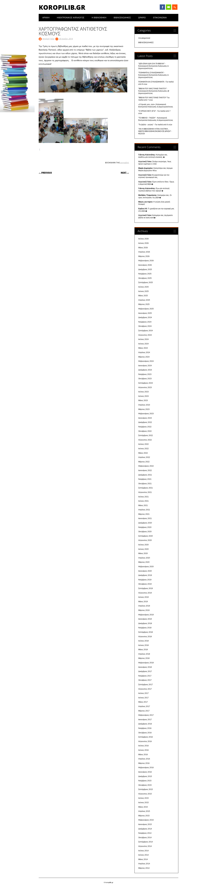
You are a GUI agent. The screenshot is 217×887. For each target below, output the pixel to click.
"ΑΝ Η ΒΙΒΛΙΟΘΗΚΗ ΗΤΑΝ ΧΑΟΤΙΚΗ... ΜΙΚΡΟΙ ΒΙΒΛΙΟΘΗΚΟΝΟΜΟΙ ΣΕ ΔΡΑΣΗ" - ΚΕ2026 (155, 131)
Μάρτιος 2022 (144, 462)
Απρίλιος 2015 (144, 811)
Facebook (162, 7)
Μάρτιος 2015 (144, 816)
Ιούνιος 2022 (143, 449)
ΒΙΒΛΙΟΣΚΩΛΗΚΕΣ (122, 17)
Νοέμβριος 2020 (144, 527)
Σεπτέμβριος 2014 (145, 842)
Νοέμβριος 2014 (144, 833)
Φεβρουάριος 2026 (146, 261)
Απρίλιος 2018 (144, 654)
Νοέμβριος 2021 (144, 479)
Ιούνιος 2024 (143, 344)
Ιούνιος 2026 (143, 243)
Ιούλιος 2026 (143, 239)
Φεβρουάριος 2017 (146, 715)
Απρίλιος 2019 (144, 606)
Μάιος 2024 (143, 348)
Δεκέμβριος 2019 (145, 575)
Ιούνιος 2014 (143, 855)
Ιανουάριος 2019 (145, 619)
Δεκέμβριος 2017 (145, 671)
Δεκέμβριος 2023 (145, 370)
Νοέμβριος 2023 (144, 374)
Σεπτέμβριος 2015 (145, 789)
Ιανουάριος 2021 (145, 518)
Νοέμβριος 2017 (144, 676)
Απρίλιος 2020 (144, 558)
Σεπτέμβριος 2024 (145, 331)
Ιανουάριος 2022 (145, 470)
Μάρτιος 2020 (144, 562)
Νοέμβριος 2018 (144, 628)
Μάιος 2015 (143, 807)
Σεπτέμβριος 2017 (145, 685)
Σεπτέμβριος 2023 (145, 383)
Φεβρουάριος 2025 (146, 309)
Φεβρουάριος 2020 (146, 567)
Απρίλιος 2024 (144, 352)
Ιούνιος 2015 (143, 803)
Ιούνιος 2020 (143, 549)
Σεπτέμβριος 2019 (145, 588)
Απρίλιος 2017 (144, 706)
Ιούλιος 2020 (143, 545)
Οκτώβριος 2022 (145, 431)
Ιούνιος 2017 (143, 698)
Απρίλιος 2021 (144, 510)
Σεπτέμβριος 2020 (145, 536)
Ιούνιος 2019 (143, 597)
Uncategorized (144, 38)
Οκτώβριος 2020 (145, 532)
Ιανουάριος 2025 (145, 313)
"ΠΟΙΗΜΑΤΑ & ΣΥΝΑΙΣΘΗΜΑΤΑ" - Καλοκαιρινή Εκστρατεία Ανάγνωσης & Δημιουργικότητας (153, 75)
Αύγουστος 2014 (145, 846)
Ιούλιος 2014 (143, 851)
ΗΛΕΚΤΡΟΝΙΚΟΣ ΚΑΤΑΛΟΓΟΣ (70, 17)
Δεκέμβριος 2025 (145, 269)
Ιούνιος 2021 (143, 501)
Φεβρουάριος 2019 (146, 615)
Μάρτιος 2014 (144, 868)
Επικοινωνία (160, 17)
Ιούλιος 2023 (143, 392)
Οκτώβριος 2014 (145, 837)
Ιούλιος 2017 (143, 693)
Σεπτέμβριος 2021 (145, 488)
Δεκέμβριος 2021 (145, 475)
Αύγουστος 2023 (145, 387)
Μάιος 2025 (143, 296)
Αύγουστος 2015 (145, 794)
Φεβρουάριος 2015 (146, 820)
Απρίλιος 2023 (144, 405)
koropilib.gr (62, 7)
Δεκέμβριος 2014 (145, 829)
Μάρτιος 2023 (144, 409)
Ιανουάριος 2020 (145, 571)
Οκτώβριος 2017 (145, 680)
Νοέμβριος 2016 (144, 728)
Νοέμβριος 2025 (144, 274)
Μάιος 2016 (143, 755)
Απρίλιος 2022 (144, 457)
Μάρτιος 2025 (144, 304)
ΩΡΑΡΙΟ (142, 17)
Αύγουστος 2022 (145, 440)
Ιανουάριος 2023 (145, 418)
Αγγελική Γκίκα (48, 38)
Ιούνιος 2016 (143, 750)
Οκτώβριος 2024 (145, 326)
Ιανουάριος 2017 (145, 720)
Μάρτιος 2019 (144, 610)
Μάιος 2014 (143, 859)
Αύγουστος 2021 (145, 492)
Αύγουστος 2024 (145, 335)
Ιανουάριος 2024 (145, 366)
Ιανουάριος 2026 (145, 265)
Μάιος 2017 (143, 702)
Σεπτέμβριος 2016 (145, 737)
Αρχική (45, 17)
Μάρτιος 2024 (144, 357)
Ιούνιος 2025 (143, 291)
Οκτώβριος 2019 (145, 584)
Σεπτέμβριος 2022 (145, 435)
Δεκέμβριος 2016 (145, 724)
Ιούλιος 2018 (143, 641)
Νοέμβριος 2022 (144, 427)
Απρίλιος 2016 (144, 759)
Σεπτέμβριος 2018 (145, 632)
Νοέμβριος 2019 (144, 580)
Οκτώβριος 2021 (145, 484)
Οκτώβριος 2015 (145, 785)
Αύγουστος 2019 (145, 593)
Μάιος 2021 (143, 505)
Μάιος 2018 (143, 650)
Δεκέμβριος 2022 (145, 422)
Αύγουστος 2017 (145, 689)
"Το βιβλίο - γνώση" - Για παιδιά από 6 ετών (155, 125)
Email (168, 7)
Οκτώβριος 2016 (145, 733)
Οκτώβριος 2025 (145, 278)
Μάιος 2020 (143, 553)
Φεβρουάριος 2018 (146, 663)
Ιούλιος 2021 (143, 497)
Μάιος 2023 (143, 400)
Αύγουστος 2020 (145, 540)
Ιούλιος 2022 (143, 444)
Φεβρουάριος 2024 (146, 361)
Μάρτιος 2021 (144, 514)
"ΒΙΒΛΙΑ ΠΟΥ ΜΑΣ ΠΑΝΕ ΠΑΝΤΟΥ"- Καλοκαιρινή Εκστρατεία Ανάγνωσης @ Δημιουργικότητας (153, 91)
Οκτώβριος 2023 (145, 379)
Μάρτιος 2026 (144, 256)
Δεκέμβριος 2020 (145, 523)
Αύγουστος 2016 (145, 741)
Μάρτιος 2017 (144, 711)
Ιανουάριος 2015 (145, 824)
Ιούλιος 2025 (143, 287)
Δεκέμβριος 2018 (145, 623)
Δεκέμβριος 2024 (145, 317)
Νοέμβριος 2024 (144, 322)
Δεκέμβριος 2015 (145, 776)
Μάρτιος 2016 (144, 763)
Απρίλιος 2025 (144, 300)
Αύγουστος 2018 (145, 637)
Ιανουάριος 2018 (145, 667)
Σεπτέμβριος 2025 (145, 282)
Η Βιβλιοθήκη (99, 17)
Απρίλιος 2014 (144, 864)
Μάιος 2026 (143, 248)
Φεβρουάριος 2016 (146, 768)
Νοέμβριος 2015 (144, 781)
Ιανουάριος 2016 (145, 772)
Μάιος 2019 (143, 602)
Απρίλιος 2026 (144, 252)
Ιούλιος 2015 (143, 798)
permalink (124, 162)
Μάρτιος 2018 (144, 658)
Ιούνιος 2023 (143, 396)
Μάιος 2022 (143, 453)
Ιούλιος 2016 (143, 746)
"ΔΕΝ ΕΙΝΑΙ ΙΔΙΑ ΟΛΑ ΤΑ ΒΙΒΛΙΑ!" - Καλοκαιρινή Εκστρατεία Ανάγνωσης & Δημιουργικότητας (153, 66)
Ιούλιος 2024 (143, 339)
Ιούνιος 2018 (143, 645)
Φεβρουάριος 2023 (146, 414)
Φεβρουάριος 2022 (146, 466)
